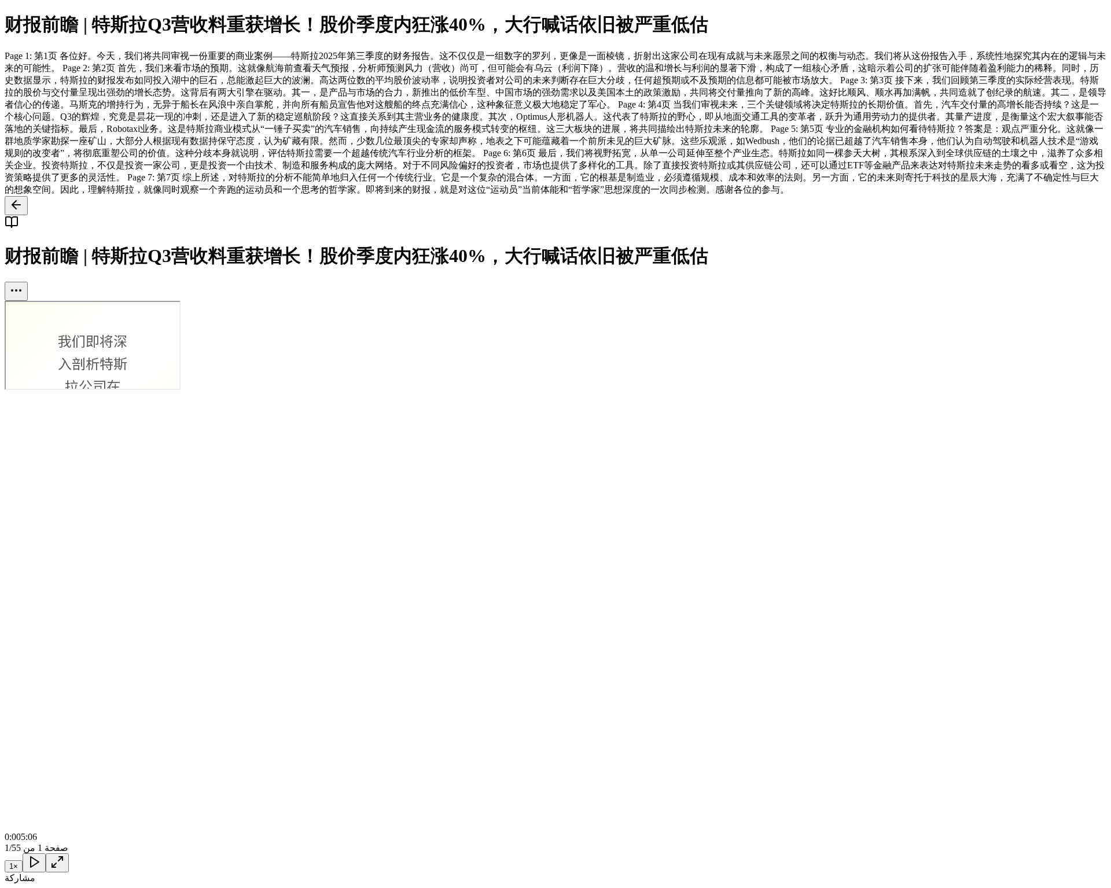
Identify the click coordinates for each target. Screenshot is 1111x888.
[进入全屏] (57, 862)
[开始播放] (34, 862)
